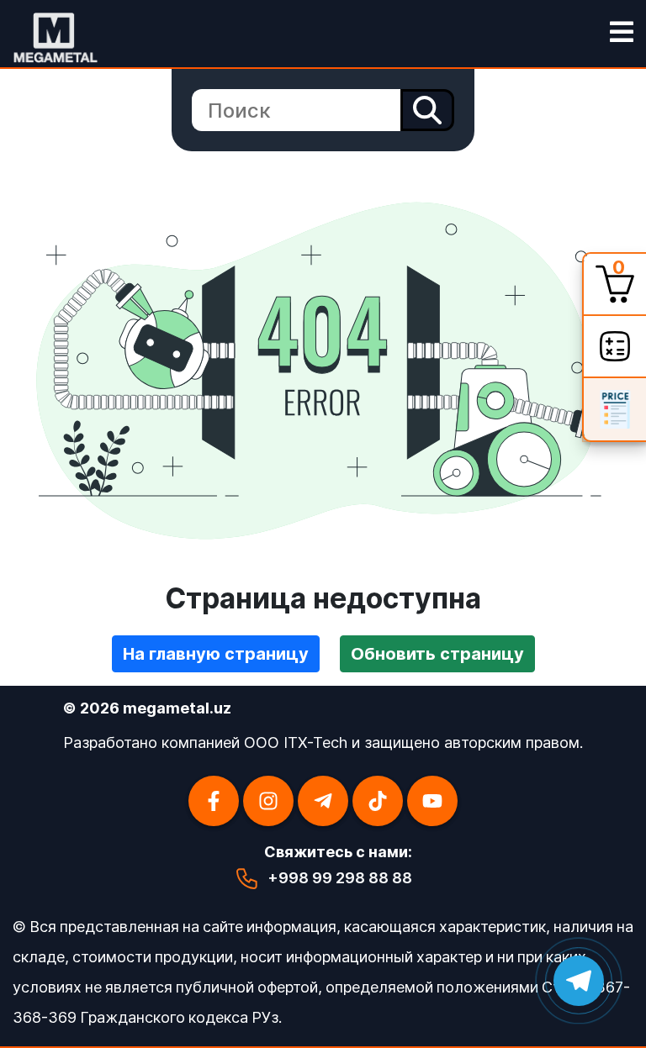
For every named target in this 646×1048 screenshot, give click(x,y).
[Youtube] (432, 801)
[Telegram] (323, 801)
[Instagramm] (268, 801)
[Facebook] (213, 801)
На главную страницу (216, 654)
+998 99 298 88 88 (339, 878)
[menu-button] (621, 33)
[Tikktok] (377, 801)
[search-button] (427, 110)
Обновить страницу (437, 654)
